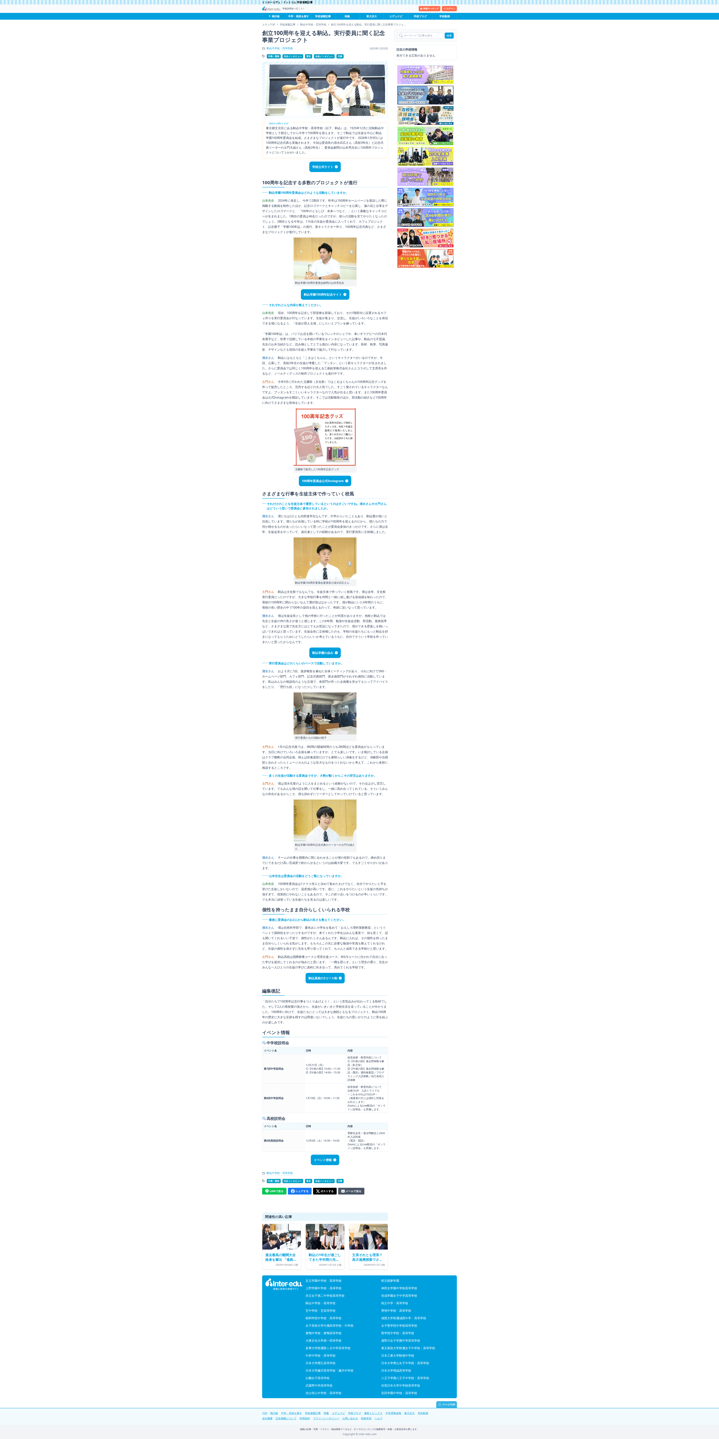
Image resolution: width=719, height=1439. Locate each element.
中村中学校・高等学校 (321, 1355)
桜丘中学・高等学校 (394, 1303)
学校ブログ (420, 16)
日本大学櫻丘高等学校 (321, 1363)
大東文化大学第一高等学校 (324, 1340)
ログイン (450, 8)
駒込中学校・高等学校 (280, 48)
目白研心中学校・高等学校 (324, 1393)
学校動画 (444, 16)
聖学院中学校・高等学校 (397, 1333)
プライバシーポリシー (326, 1418)
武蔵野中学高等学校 (319, 1385)
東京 (308, 56)
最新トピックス (373, 1413)
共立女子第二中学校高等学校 (325, 1296)
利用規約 (305, 1418)
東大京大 (371, 16)
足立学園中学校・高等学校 (324, 1281)
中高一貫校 (273, 56)
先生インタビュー (293, 56)
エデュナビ (396, 16)
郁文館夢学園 (390, 1281)
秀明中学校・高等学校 (396, 1311)
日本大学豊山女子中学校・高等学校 (405, 1363)
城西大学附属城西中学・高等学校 (403, 1318)
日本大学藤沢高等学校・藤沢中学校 (330, 1370)
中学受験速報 (393, 1413)
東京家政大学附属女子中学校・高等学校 (408, 1348)
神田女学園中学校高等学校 (399, 1288)
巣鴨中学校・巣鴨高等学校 (324, 1333)
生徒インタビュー (324, 56)
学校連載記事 (323, 16)
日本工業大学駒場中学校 (397, 1355)
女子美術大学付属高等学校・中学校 (330, 1325)
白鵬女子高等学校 (318, 1378)
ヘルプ (378, 1418)
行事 (340, 56)
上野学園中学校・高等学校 (324, 1288)
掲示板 (276, 16)
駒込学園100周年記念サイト (323, 294)
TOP (264, 1413)
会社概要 (267, 1418)
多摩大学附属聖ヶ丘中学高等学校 (328, 1348)
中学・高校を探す (298, 16)
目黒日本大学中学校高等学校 (400, 1385)
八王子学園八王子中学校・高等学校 (405, 1378)
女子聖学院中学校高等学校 (399, 1325)
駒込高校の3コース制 (323, 978)
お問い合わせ (350, 1418)
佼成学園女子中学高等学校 (399, 1296)
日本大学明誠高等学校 (396, 1370)
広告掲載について (286, 1418)
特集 (347, 16)
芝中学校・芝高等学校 (321, 1311)
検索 (449, 35)
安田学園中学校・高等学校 (399, 1393)
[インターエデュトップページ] (284, 1284)
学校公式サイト (322, 167)
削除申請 (366, 1418)
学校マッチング (431, 8)
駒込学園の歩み (322, 653)
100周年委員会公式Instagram (323, 481)
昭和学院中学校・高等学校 (324, 1318)
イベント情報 (323, 1160)
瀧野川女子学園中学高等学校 (400, 1340)
